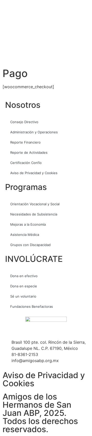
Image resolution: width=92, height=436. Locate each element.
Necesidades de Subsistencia (33, 214)
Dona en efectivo (24, 276)
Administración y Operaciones (34, 132)
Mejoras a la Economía (28, 224)
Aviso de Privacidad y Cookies (33, 173)
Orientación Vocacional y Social (35, 204)
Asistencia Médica (24, 235)
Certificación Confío (26, 163)
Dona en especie (23, 286)
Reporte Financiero (25, 142)
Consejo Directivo (24, 122)
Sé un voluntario (23, 296)
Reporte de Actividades (29, 152)
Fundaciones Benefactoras (31, 306)
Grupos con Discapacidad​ (30, 245)
